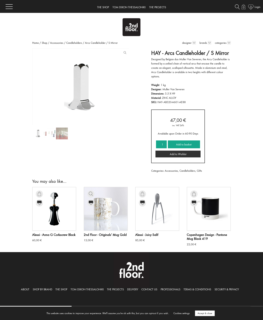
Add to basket (184, 144)
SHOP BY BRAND (42, 289)
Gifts (199, 170)
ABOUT (25, 289)
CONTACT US (149, 289)
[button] (124, 53)
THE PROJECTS (157, 7)
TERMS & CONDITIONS (197, 289)
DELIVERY (132, 289)
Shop (44, 42)
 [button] (39, 194)
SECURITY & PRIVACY (227, 289)
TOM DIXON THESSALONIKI (129, 7)
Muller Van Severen (173, 89)
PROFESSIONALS (170, 289)
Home (35, 42)
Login (257, 7)
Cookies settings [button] (181, 313)
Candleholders (74, 42)
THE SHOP (103, 7)
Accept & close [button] (205, 313)
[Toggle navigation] (9, 6)
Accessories (56, 42)
